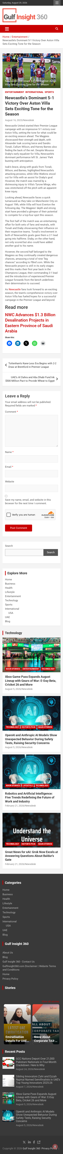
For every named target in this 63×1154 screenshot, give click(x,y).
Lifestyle (10, 592)
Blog (7, 621)
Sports (49, 92)
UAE (7, 617)
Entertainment (14, 92)
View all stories (50, 1001)
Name (9, 452)
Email (9, 466)
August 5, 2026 (13, 689)
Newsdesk (28, 120)
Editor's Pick (28, 727)
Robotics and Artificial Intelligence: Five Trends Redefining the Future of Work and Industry (29, 797)
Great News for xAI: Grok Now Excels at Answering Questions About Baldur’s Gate (31, 856)
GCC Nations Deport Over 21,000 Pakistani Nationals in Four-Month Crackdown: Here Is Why (36, 1062)
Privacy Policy (10, 978)
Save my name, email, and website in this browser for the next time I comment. (28, 501)
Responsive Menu (56, 3)
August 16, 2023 (13, 120)
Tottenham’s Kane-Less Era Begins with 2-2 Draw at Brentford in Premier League (32, 365)
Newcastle (15, 289)
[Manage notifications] (55, 1146)
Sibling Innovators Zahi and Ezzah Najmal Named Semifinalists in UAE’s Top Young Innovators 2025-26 (38, 1079)
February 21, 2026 (14, 805)
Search (9, 545)
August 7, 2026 (24, 1086)
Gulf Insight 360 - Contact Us (19, 961)
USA (10, 612)
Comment (11, 411)
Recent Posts (15, 1052)
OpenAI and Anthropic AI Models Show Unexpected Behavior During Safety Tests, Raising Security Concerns (31, 739)
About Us (8, 952)
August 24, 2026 (24, 1069)
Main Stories (13, 669)
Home (8, 579)
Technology (11, 600)
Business (10, 583)
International (34, 92)
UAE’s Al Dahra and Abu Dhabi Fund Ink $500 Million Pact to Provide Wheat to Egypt (30, 379)
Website (9, 481)
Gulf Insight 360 (31, 1148)
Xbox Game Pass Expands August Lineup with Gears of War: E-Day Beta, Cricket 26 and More (30, 680)
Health (8, 587)
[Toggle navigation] (7, 29)
